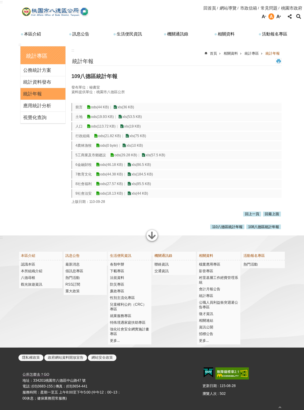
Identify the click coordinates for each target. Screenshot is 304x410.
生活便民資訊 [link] (129, 34)
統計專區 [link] (252, 53)
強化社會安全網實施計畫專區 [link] (129, 331)
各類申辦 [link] (117, 264)
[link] (208, 372)
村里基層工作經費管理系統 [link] (218, 280)
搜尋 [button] (298, 16)
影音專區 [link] (206, 271)
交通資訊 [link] (161, 271)
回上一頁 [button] (252, 214)
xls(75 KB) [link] (138, 136)
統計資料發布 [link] (37, 81)
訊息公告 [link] (80, 34)
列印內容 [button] (279, 61)
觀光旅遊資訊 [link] (31, 284)
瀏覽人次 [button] (210, 394)
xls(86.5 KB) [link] (141, 165)
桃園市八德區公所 (55, 11)
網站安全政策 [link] (102, 357)
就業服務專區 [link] (120, 316)
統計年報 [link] (32, 93)
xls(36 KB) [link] (126, 107)
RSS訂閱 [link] (72, 284)
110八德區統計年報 (227, 227)
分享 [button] (289, 16)
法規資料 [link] (117, 278)
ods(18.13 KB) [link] (111, 193)
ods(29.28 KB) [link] (125, 155)
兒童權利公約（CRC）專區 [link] (128, 307)
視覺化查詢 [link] (35, 117)
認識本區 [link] (28, 264)
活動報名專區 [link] (274, 34)
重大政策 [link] (72, 291)
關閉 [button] (152, 240)
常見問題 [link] (269, 8)
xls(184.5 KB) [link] (142, 174)
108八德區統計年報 (263, 227)
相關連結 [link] (206, 320)
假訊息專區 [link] (74, 271)
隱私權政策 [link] (31, 357)
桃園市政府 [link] (291, 8)
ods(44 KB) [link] (100, 107)
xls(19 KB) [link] (132, 126)
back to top (280, 407)
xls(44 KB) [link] (140, 193)
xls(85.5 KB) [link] (141, 184)
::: (1, 2)
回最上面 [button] (272, 214)
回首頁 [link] (209, 8)
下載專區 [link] (117, 271)
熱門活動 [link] (72, 278)
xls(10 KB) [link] (134, 145)
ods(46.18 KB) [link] (111, 165)
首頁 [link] (213, 53)
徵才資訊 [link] (206, 314)
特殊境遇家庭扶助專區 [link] (128, 322)
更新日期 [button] (210, 386)
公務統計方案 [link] (37, 70)
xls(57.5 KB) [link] (155, 155)
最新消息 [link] (72, 264)
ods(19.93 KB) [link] (102, 117)
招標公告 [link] (206, 334)
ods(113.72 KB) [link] (103, 126)
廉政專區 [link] (117, 291)
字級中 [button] (271, 16)
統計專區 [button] (36, 56)
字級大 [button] (278, 16)
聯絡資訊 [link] (161, 264)
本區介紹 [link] (32, 34)
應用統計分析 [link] (37, 105)
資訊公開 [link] (206, 327)
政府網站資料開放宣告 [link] (65, 357)
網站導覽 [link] (228, 8)
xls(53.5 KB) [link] (132, 117)
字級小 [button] (264, 16)
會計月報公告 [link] (209, 289)
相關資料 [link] (226, 34)
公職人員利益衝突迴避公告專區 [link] (218, 305)
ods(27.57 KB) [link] (111, 184)
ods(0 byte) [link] (109, 145)
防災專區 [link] (117, 284)
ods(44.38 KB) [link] (111, 174)
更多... (115, 340)
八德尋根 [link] (28, 278)
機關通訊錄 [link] (177, 34)
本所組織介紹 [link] (31, 271)
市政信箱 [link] (248, 8)
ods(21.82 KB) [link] (109, 136)
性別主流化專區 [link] (122, 298)
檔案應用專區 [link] (209, 264)
